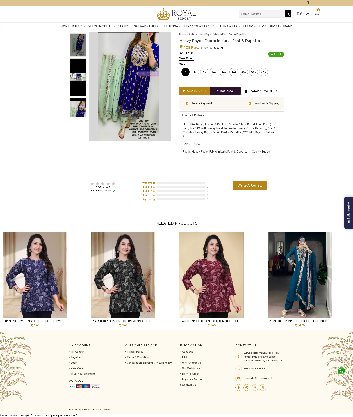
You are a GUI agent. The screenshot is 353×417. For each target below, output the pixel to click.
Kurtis (192, 34)
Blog (263, 26)
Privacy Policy (135, 351)
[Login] (309, 14)
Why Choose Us (191, 362)
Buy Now (227, 90)
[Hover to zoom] (130, 86)
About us (187, 351)
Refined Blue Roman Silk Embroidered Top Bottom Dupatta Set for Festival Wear (299, 321)
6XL (253, 71)
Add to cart (196, 90)
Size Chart (186, 58)
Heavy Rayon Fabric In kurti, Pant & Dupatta (222, 34)
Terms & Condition (138, 357)
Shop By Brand (280, 26)
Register (76, 357)
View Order (77, 368)
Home (65, 26)
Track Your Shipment (83, 373)
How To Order (190, 373)
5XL (243, 71)
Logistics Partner (192, 379)
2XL (213, 71)
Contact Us (189, 384)
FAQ (184, 357)
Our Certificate (191, 368)
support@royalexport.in (258, 378)
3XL (223, 71)
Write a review (250, 185)
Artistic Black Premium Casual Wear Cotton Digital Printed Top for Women (123, 321)
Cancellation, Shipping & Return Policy (149, 362)
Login (74, 362)
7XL (263, 71)
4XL (233, 71)
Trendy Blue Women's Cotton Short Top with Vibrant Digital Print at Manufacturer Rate (35, 321)
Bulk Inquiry (348, 211)
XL (204, 71)
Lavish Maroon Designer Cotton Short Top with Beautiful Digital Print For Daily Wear (211, 321)
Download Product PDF (263, 91)
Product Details (193, 115)
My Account (78, 351)
